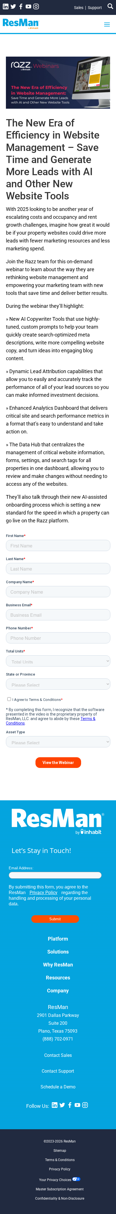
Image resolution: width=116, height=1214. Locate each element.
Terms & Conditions (60, 1160)
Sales (78, 7)
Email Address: (21, 868)
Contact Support (58, 1071)
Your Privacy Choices (55, 1180)
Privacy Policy (43, 892)
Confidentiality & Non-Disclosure (59, 1198)
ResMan (70, 1141)
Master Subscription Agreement (60, 1189)
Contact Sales (58, 1055)
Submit (55, 919)
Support (95, 7)
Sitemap (59, 1151)
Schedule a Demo (58, 1087)
